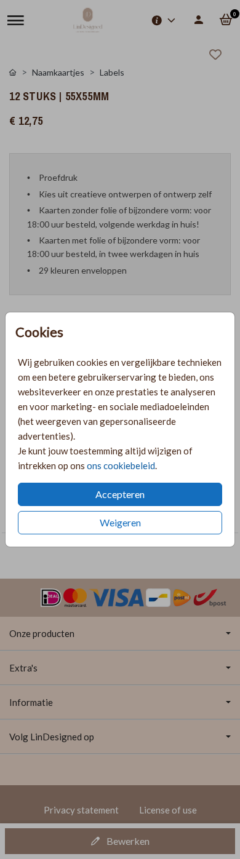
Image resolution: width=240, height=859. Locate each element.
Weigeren (120, 522)
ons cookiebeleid (121, 465)
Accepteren (120, 494)
